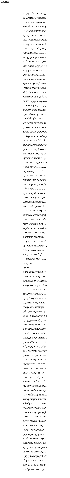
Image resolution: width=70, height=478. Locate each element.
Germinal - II (5, 476)
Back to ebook (59, 1)
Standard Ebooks (5, 2)
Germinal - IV (65, 476)
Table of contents (66, 1)
